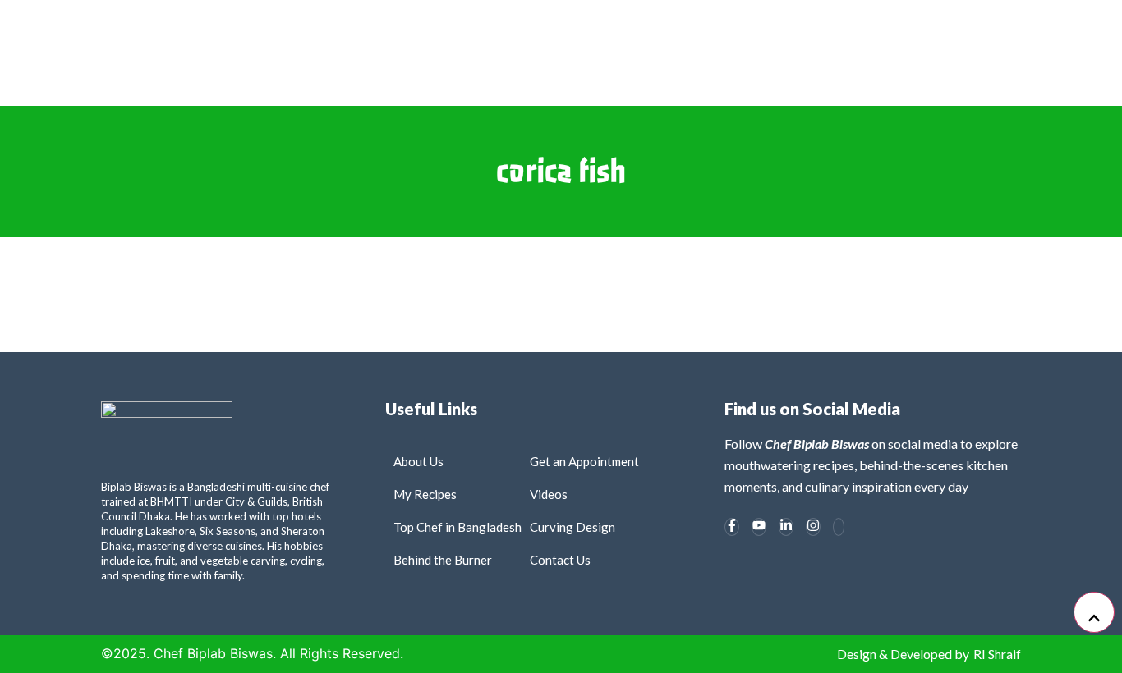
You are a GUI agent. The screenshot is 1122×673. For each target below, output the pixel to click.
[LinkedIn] (786, 527)
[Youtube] (759, 527)
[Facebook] (731, 527)
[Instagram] (813, 527)
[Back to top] (1094, 612)
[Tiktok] (838, 527)
